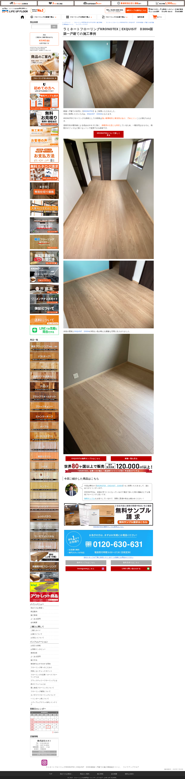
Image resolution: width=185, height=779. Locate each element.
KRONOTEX (88, 111)
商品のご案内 (84, 774)
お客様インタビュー (38, 649)
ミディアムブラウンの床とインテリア (44, 703)
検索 (54, 26)
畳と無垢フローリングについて (42, 688)
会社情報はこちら (44, 752)
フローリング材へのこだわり (41, 667)
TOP (50, 774)
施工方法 (34, 660)
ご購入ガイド (36, 630)
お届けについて (36, 634)
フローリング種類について (41, 691)
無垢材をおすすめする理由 (41, 664)
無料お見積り (129, 774)
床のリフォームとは (38, 684)
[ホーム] (22, 17)
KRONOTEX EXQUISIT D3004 (110, 485)
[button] (43, 17)
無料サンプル (89, 498)
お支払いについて (37, 637)
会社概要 (34, 622)
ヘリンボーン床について (40, 698)
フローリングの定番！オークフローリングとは (44, 676)
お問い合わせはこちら (44, 754)
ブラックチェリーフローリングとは (44, 680)
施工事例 (34, 615)
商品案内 (34, 611)
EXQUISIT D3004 (94, 114)
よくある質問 (36, 619)
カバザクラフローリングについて (43, 695)
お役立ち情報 (36, 645)
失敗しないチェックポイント (41, 671)
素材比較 (34, 653)
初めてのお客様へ (37, 608)
